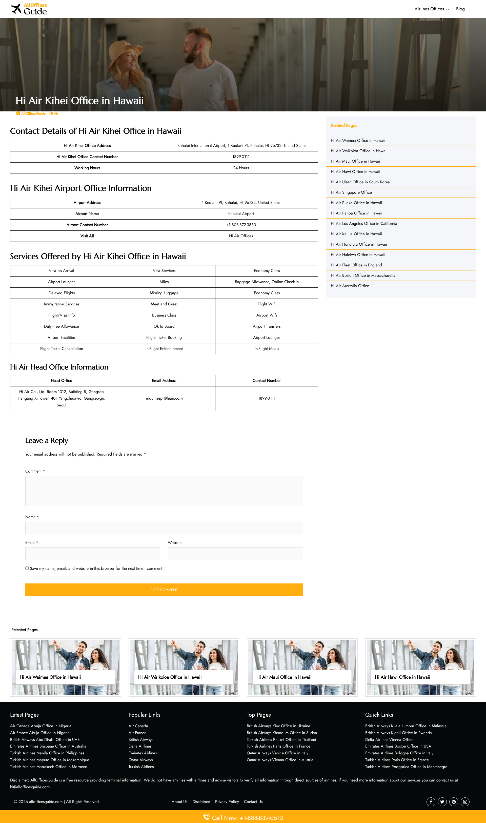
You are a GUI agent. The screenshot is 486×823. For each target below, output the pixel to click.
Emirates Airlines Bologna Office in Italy (399, 753)
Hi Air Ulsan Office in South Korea (360, 182)
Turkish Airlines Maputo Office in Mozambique (49, 760)
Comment (35, 471)
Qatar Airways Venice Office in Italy (277, 753)
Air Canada (138, 726)
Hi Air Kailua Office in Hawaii (356, 234)
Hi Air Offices (241, 236)
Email (31, 542)
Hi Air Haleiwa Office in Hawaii (358, 255)
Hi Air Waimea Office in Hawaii (358, 140)
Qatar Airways (141, 760)
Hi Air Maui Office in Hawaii (355, 161)
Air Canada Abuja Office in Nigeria (40, 726)
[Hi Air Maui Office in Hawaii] (302, 667)
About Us (179, 802)
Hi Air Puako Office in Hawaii (356, 203)
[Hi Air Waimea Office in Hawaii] (65, 667)
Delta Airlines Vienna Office (389, 739)
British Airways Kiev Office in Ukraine (278, 726)
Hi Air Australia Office (350, 286)
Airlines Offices (429, 9)
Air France (137, 733)
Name (32, 517)
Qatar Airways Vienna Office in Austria (280, 760)
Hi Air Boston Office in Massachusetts (363, 275)
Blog (460, 9)
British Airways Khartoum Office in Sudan (282, 733)
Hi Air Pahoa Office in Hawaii (356, 213)
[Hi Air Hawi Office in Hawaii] (420, 667)
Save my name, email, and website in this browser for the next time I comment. (97, 568)
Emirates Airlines (143, 753)
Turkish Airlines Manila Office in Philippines (47, 753)
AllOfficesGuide (34, 113)
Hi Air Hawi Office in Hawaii (355, 171)
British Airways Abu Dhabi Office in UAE (45, 739)
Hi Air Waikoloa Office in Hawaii (359, 151)
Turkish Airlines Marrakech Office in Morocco (48, 767)
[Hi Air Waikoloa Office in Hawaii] (184, 667)
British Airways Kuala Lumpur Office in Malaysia (406, 726)
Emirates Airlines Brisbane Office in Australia (48, 746)
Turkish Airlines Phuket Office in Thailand (281, 739)
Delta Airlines (140, 746)
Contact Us (253, 802)
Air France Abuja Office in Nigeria (40, 733)
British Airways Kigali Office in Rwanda (398, 733)
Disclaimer (201, 802)
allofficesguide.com (46, 802)
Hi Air (53, 113)
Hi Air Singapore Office (351, 192)
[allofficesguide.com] (29, 8)
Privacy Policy (227, 802)
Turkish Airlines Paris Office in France (278, 746)
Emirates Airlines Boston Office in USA (398, 746)
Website (174, 542)
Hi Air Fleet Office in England (356, 265)
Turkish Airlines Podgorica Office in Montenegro (406, 767)
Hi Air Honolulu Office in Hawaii (359, 244)
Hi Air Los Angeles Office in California (364, 223)
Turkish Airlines (141, 767)
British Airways (141, 739)
